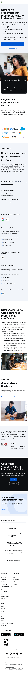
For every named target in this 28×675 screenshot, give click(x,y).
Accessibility (4, 615)
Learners (15, 576)
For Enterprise (4, 591)
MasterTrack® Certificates (6, 588)
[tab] (7, 182)
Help (2, 613)
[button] (25, 2)
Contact (3, 617)
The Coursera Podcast (18, 583)
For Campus (3, 595)
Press (2, 606)
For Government (4, 593)
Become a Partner (5, 596)
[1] (25, 83)
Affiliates (3, 622)
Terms (2, 610)
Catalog (2, 583)
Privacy (2, 611)
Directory (3, 620)
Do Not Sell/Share (5, 625)
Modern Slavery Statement (7, 623)
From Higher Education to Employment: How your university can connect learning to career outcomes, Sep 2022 (14, 666)
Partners (15, 577)
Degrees (3, 589)
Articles (2, 618)
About (2, 576)
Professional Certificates (6, 586)
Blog (14, 581)
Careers (3, 581)
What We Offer (4, 577)
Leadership (3, 579)
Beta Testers (16, 579)
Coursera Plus (4, 584)
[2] (25, 92)
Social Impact (4, 598)
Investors (3, 608)
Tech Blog (15, 584)
